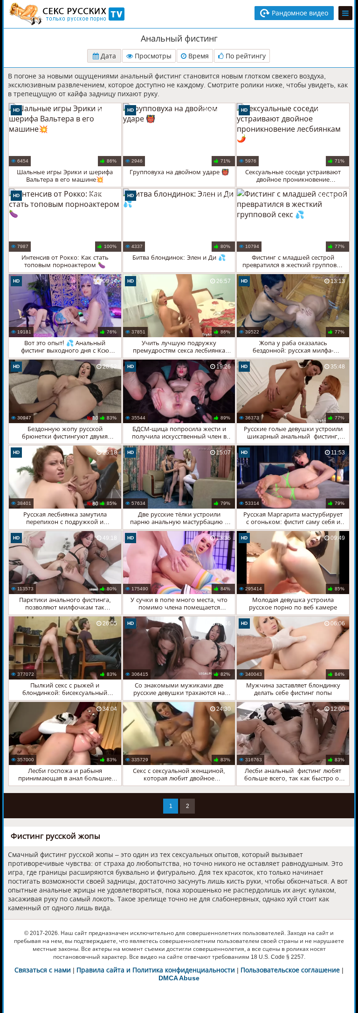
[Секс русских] (66, 14)
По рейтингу (245, 56)
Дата (107, 56)
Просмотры (152, 56)
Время (197, 56)
